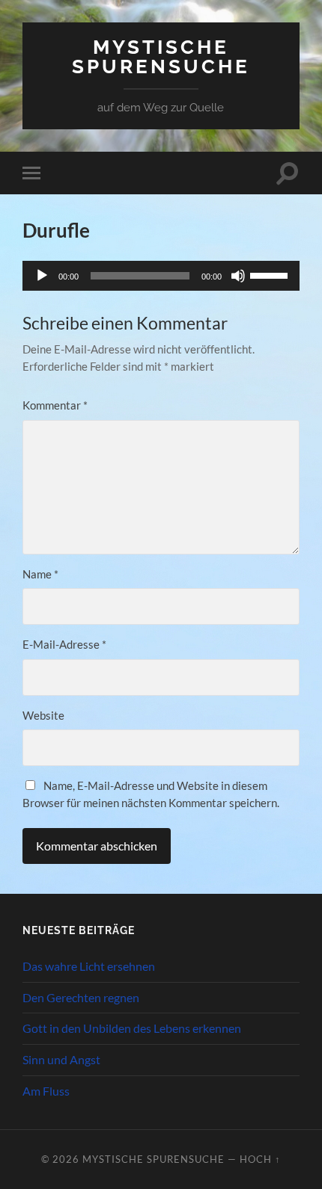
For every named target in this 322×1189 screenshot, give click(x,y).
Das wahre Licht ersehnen (88, 966)
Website (43, 715)
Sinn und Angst (61, 1059)
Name (40, 574)
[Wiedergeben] (41, 275)
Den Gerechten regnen (80, 997)
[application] (161, 276)
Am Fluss (46, 1091)
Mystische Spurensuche (161, 56)
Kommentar (55, 405)
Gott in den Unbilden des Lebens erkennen (131, 1028)
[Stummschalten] (238, 275)
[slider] (271, 274)
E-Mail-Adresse (64, 644)
